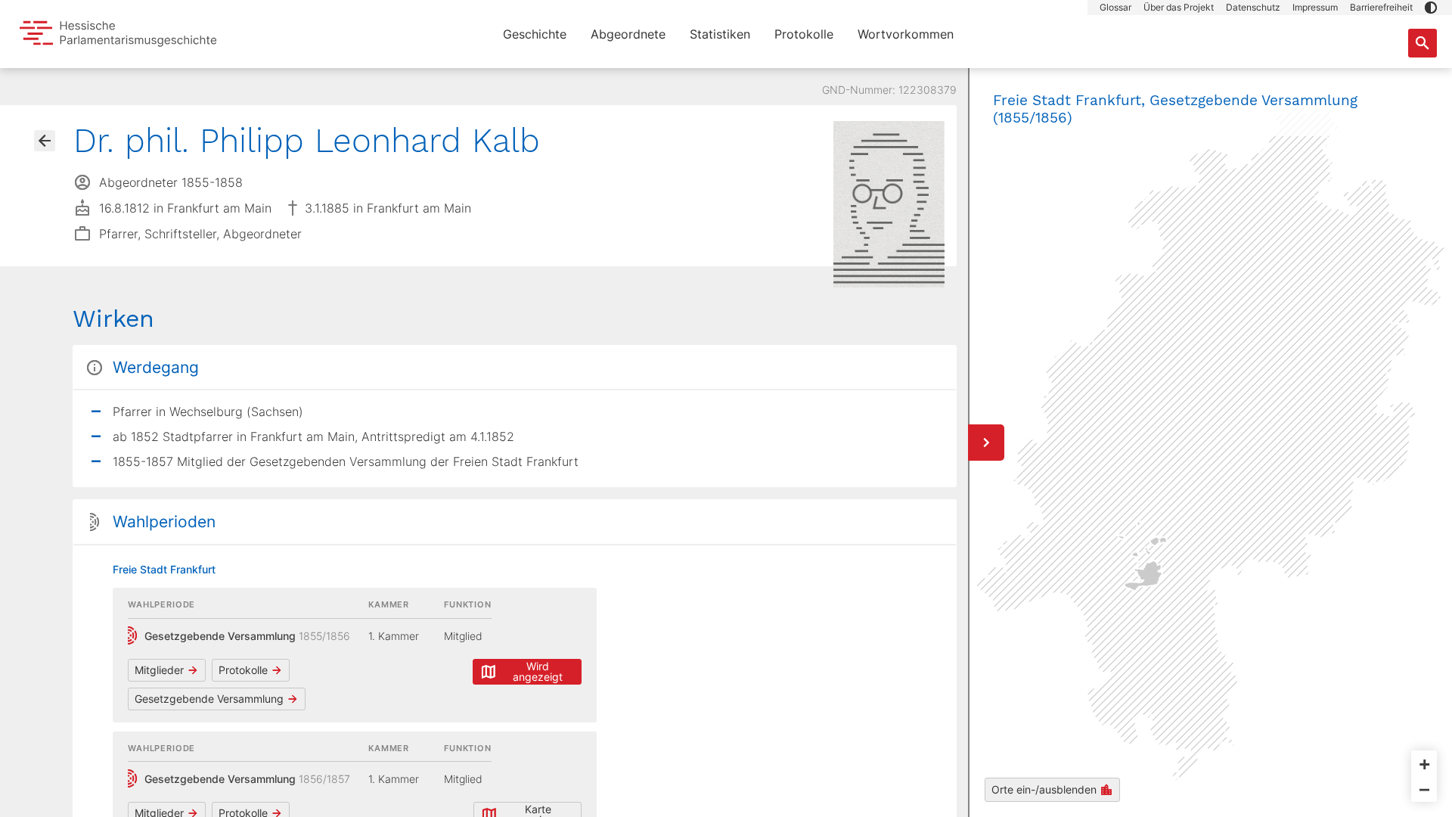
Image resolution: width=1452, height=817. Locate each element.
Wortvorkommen (906, 34)
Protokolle (803, 34)
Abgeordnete (628, 34)
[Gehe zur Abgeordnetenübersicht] (44, 140)
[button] (1431, 8)
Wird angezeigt (538, 671)
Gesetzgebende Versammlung (209, 698)
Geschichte (534, 34)
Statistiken (720, 34)
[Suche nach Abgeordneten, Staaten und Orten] (1422, 43)
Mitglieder (159, 669)
